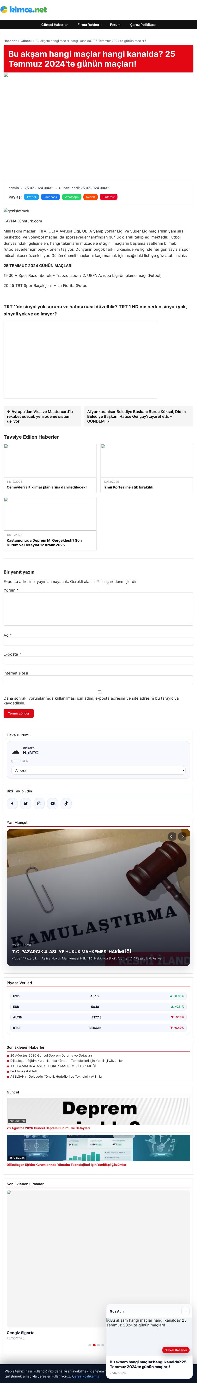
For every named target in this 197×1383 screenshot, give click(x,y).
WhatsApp (72, 197)
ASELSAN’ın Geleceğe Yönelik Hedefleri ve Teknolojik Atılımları (57, 1076)
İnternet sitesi (16, 673)
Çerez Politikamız (85, 1376)
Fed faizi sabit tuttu (24, 1071)
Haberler (10, 41)
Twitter (31, 197)
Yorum (11, 590)
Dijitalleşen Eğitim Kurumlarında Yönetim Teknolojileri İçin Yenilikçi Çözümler (66, 1061)
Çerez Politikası (143, 25)
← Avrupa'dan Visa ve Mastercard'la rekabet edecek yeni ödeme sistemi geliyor (40, 416)
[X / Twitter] (25, 803)
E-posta (12, 654)
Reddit (90, 197)
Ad (8, 635)
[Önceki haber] (172, 836)
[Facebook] (12, 803)
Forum (115, 25)
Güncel (26, 41)
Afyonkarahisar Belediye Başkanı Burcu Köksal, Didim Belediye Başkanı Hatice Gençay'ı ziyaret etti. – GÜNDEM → (136, 416)
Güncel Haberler (54, 25)
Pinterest (109, 197)
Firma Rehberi (89, 25)
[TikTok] (66, 803)
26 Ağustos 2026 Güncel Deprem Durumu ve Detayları (51, 1055)
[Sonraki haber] (182, 836)
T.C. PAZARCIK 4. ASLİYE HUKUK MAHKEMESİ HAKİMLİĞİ (53, 1066)
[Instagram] (39, 803)
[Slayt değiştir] (89, 1345)
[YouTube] (52, 803)
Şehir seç (19, 761)
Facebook (50, 197)
